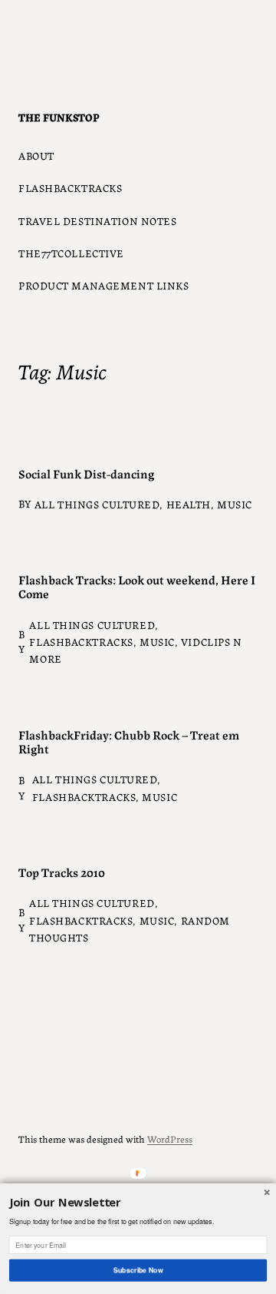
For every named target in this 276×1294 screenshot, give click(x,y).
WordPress (169, 1138)
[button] (138, 1203)
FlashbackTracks (81, 641)
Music (234, 503)
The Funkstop (59, 116)
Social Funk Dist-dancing (86, 473)
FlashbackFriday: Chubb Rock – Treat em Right (128, 741)
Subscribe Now (138, 1270)
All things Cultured (97, 503)
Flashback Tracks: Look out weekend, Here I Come (136, 586)
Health (188, 503)
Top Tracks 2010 (61, 872)
